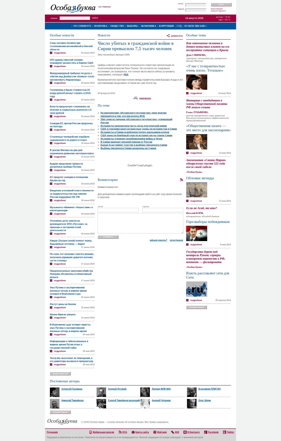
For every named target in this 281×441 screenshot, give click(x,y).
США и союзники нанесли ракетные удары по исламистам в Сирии (139, 129)
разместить (177, 36)
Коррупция (166, 26)
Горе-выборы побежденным (208, 222)
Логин (180, 4)
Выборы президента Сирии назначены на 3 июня (128, 148)
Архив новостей (60, 374)
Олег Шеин (204, 400)
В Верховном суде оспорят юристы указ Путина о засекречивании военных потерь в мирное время (70, 328)
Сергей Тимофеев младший (124, 400)
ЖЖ (177, 432)
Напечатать (145, 98)
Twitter (230, 432)
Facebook (213, 432)
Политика (100, 26)
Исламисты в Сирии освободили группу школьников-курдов (135, 132)
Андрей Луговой (117, 389)
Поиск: (54, 18)
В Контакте (193, 432)
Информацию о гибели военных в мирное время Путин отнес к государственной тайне (69, 344)
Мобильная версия (103, 432)
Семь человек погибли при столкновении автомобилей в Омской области (71, 46)
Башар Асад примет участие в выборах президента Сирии (134, 145)
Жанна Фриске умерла (63, 314)
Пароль (181, 9)
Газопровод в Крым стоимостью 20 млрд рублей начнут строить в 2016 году (70, 93)
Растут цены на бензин (63, 304)
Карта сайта (142, 432)
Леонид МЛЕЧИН (161, 389)
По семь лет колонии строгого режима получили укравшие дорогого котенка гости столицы (71, 257)
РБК (126, 74)
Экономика (148, 26)
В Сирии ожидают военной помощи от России (126, 142)
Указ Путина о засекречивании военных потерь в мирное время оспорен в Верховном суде (68, 290)
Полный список (196, 307)
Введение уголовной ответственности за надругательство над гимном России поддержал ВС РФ (71, 193)
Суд (179, 26)
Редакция (52, 432)
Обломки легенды (200, 178)
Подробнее (60, 53)
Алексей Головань (71, 389)
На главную (104, 6)
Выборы (132, 26)
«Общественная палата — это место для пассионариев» (208, 128)
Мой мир (162, 432)
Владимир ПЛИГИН (209, 389)
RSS (124, 432)
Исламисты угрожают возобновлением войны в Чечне (131, 138)
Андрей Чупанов (161, 400)
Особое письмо (194, 26)
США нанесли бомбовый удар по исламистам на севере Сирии (136, 135)
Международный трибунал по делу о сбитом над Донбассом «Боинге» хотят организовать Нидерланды (72, 76)
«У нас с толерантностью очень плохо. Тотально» (205, 68)
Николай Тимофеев (72, 400)
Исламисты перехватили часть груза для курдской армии (134, 126)
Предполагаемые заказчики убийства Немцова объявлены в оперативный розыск (71, 274)
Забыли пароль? (218, 11)
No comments (82, 26)
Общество (117, 26)
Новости (104, 35)
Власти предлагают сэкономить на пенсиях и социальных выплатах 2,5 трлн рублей (71, 109)
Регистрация (217, 9)
